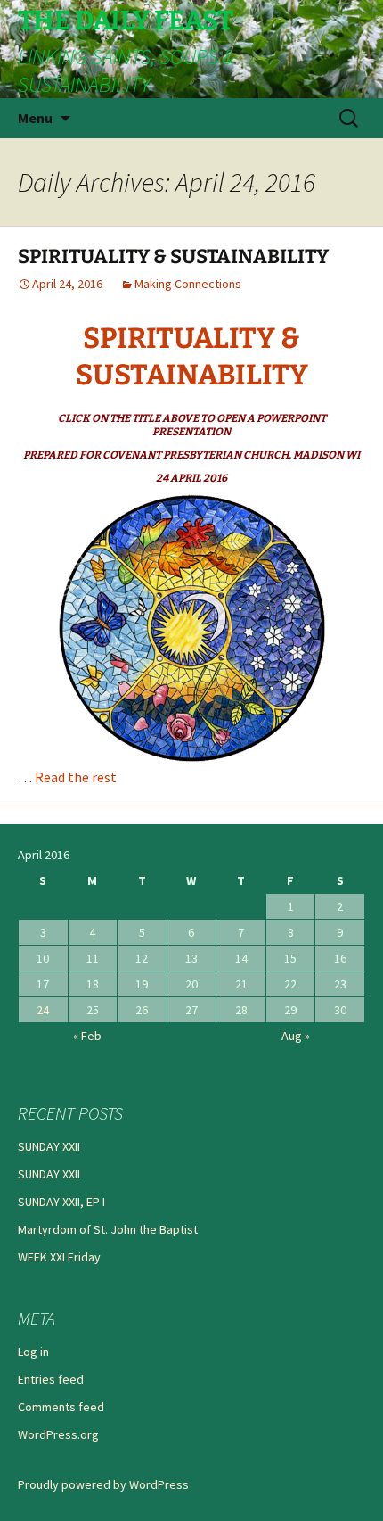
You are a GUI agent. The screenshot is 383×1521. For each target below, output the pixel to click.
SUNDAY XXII (49, 1146)
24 (43, 1010)
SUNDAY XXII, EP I (61, 1202)
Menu (35, 118)
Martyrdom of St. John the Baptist (108, 1229)
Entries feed (51, 1379)
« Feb (87, 1036)
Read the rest (76, 777)
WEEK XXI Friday (59, 1257)
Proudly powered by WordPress (103, 1484)
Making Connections (187, 284)
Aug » (295, 1036)
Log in (33, 1351)
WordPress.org (58, 1434)
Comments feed (61, 1407)
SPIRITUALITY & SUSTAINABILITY (173, 256)
